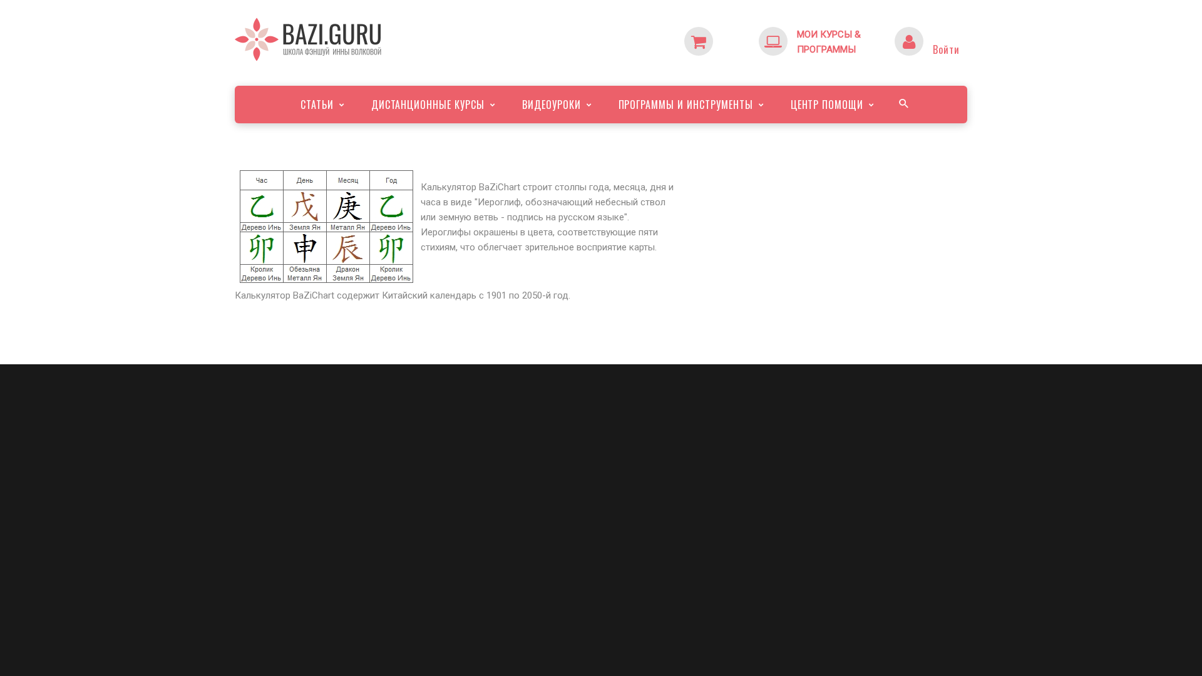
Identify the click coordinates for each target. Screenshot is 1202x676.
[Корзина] (723, 34)
